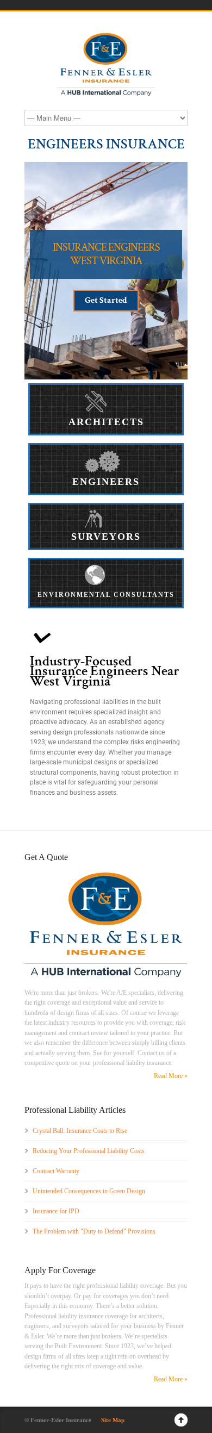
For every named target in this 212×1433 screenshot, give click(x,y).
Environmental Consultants (106, 595)
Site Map (112, 1420)
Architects (106, 421)
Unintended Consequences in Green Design (89, 1191)
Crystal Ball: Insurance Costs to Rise (80, 1131)
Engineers (106, 481)
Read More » (171, 1076)
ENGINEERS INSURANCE (106, 144)
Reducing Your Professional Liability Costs (89, 1151)
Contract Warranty (56, 1171)
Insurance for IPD (56, 1211)
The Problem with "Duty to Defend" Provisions (94, 1231)
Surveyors (106, 536)
